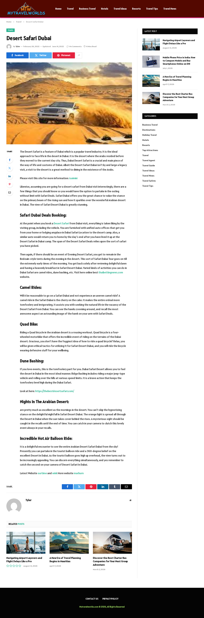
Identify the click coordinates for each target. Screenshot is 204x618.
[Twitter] (9, 168)
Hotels (104, 8)
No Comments (75, 46)
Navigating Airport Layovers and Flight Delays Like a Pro (24, 559)
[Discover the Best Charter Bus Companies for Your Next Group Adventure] (112, 543)
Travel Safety (149, 180)
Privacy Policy (110, 598)
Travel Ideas (120, 8)
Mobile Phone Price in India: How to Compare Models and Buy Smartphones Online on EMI (179, 60)
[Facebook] (9, 160)
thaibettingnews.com (110, 272)
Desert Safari (61, 223)
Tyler (18, 46)
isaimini (73, 178)
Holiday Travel (149, 134)
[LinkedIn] (9, 176)
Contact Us (92, 598)
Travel (70, 8)
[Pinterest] (9, 184)
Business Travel (87, 8)
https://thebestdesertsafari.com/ (54, 391)
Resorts (136, 8)
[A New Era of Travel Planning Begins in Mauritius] (69, 543)
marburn (79, 473)
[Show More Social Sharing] (79, 55)
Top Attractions (150, 150)
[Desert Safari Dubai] (69, 103)
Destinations (148, 129)
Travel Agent (148, 160)
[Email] (9, 192)
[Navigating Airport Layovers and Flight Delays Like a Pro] (25, 543)
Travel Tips (152, 8)
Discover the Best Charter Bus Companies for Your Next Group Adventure (110, 561)
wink (54, 473)
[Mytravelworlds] (26, 9)
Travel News (169, 8)
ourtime (42, 473)
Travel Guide (148, 165)
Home (58, 8)
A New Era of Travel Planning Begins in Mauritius (65, 559)
